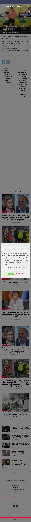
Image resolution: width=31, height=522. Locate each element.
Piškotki (15, 493)
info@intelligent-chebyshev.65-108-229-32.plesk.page (17, 497)
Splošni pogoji (15, 488)
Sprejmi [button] (11, 274)
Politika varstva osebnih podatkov (15, 489)
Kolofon (15, 491)
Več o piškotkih (19, 274)
